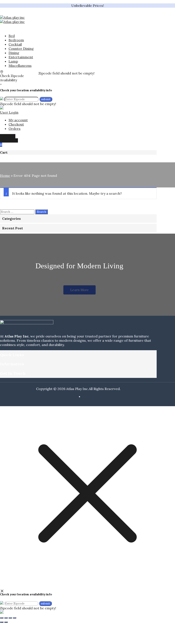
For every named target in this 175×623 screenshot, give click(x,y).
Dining (14, 53)
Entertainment (21, 57)
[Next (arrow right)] (6, 622)
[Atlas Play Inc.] (12, 17)
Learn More (79, 290)
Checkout (16, 124)
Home (5, 175)
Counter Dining (21, 48)
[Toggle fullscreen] (6, 618)
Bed (12, 36)
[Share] (10, 618)
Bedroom (16, 40)
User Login (9, 112)
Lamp (13, 61)
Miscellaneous (20, 65)
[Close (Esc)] (14, 618)
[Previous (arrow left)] (1, 622)
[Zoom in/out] (1, 618)
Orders (14, 128)
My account (18, 120)
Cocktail (15, 44)
